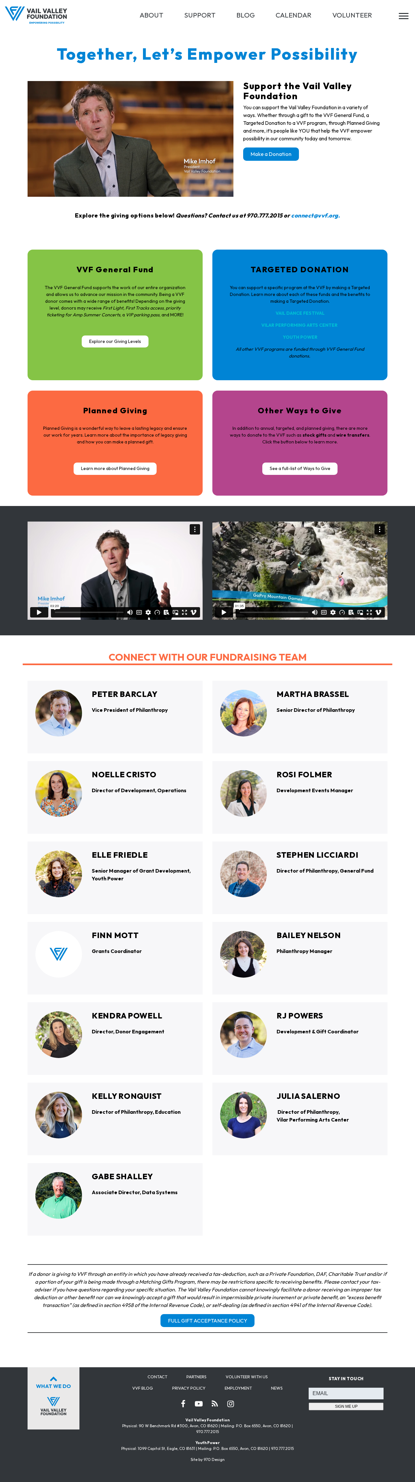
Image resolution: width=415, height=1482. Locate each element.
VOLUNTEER (352, 15)
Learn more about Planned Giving (115, 468)
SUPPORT (200, 15)
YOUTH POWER (300, 337)
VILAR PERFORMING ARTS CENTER (299, 325)
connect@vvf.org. (315, 215)
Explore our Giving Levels (115, 341)
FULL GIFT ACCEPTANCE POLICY (207, 1320)
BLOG (245, 15)
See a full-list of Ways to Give (300, 468)
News (277, 1388)
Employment (238, 1388)
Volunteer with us (247, 1376)
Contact (157, 1376)
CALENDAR (294, 15)
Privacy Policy (189, 1388)
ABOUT (151, 15)
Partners (196, 1376)
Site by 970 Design (208, 1459)
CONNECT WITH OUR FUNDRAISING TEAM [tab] (208, 657)
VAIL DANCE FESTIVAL (300, 313)
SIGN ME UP (346, 1406)
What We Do (53, 1386)
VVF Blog (142, 1388)
